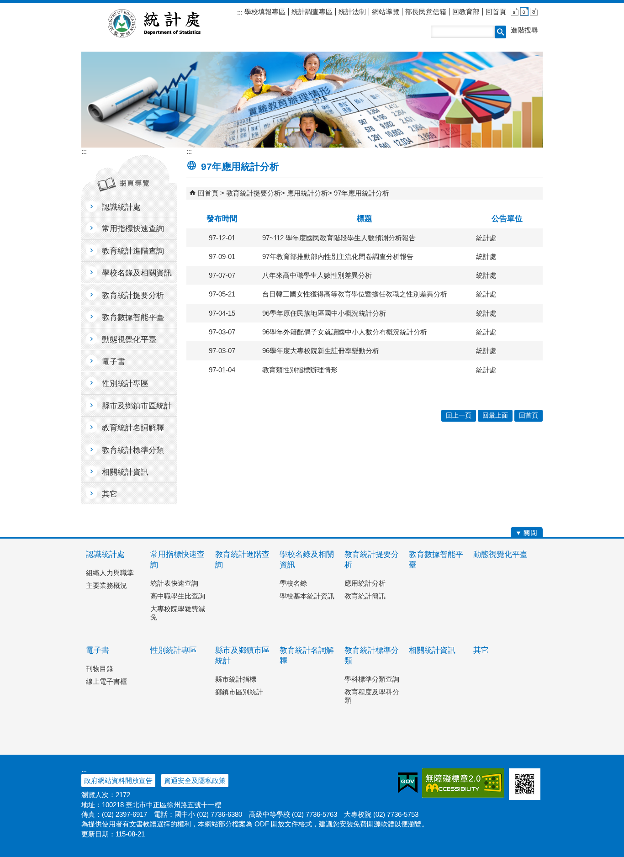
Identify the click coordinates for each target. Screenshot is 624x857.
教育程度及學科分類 (371, 696)
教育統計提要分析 (253, 193)
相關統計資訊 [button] (125, 472)
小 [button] (514, 12)
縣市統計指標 (235, 679)
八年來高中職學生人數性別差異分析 (317, 275)
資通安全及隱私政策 (195, 780)
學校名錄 (293, 583)
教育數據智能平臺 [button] (133, 317)
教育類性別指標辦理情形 (300, 370)
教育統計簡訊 (365, 596)
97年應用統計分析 (361, 193)
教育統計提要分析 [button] (133, 295)
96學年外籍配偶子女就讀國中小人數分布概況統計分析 (344, 332)
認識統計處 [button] (121, 207)
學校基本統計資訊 (307, 596)
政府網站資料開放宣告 (118, 780)
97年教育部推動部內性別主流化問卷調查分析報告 (337, 256)
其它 (481, 650)
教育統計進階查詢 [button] (133, 251)
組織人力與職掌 (110, 573)
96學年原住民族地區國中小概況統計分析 (324, 313)
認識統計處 (105, 554)
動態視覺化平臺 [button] (129, 339)
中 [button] (524, 11)
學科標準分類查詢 (371, 679)
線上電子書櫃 (106, 681)
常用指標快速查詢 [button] (133, 228)
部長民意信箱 (425, 12)
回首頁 (496, 12)
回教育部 (466, 12)
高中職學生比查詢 (177, 596)
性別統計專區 (173, 650)
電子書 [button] (113, 361)
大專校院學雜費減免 (177, 613)
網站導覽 (385, 12)
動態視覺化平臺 (500, 554)
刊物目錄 (99, 668)
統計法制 (352, 12)
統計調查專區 (312, 12)
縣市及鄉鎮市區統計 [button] (137, 406)
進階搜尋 (524, 30)
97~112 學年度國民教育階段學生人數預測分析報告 (339, 238)
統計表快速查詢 (174, 583)
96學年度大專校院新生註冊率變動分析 (320, 350)
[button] (500, 32)
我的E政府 (408, 783)
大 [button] (534, 12)
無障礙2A (463, 783)
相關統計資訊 (432, 650)
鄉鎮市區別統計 (239, 692)
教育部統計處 (165, 23)
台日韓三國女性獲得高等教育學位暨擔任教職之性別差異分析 (354, 294)
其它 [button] (109, 494)
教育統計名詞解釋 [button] (133, 427)
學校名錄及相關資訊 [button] (137, 273)
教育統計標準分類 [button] (133, 450)
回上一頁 (458, 415)
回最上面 (495, 415)
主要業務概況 (106, 585)
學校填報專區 (264, 12)
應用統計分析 (307, 193)
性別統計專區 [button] (125, 383)
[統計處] (312, 100)
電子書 (97, 650)
